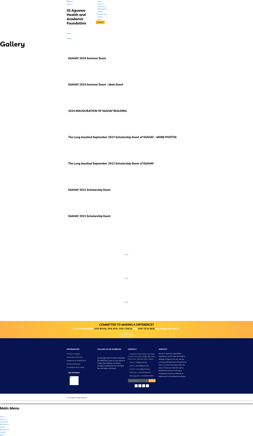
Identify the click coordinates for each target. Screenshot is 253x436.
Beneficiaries (102, 14)
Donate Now (126, 334)
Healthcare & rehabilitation (76, 361)
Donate (100, 22)
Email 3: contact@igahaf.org (139, 369)
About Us (100, 4)
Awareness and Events (75, 357)
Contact (100, 17)
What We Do (101, 9)
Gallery (100, 12)
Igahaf (73, 397)
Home (99, 1)
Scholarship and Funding (75, 367)
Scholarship (101, 6)
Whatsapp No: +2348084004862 (141, 376)
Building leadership (73, 364)
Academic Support (73, 354)
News (99, 19)
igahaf (69, 4)
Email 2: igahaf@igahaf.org (139, 366)
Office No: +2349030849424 (140, 372)
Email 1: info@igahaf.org (138, 362)
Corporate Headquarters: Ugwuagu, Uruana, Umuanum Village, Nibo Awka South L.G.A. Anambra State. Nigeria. (141, 356)
